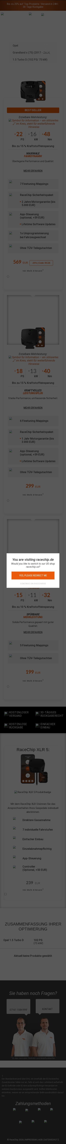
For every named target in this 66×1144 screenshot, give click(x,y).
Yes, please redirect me (33, 575)
